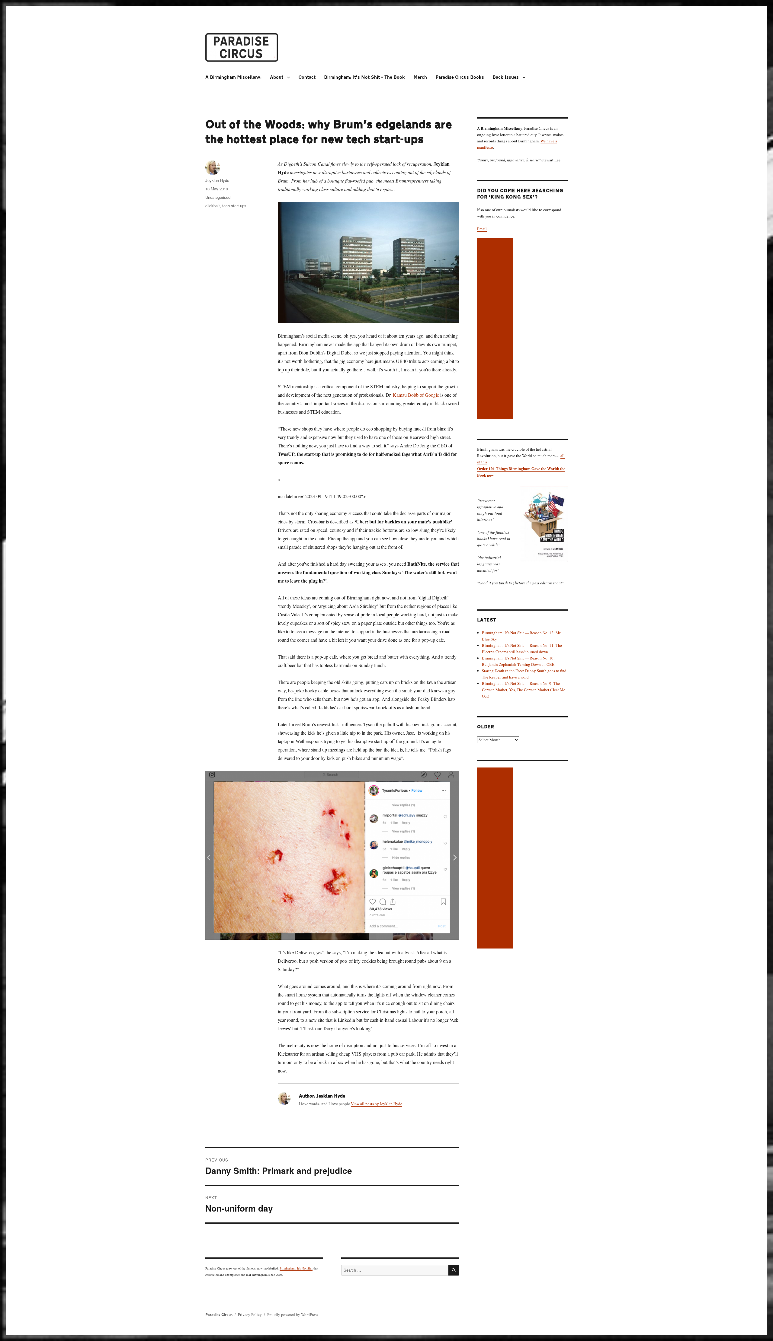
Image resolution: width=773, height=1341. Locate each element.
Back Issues (505, 77)
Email (482, 228)
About (276, 77)
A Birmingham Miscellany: (233, 77)
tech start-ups (234, 205)
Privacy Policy (250, 1314)
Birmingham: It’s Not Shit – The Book (364, 77)
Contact (307, 77)
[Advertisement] (496, 329)
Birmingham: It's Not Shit (296, 1268)
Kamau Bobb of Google (416, 395)
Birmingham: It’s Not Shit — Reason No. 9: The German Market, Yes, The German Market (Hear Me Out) (523, 690)
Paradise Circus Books (459, 77)
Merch (420, 77)
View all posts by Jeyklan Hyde (376, 1103)
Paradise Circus (219, 1315)
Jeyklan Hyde (217, 180)
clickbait (212, 205)
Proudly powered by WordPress (292, 1314)
